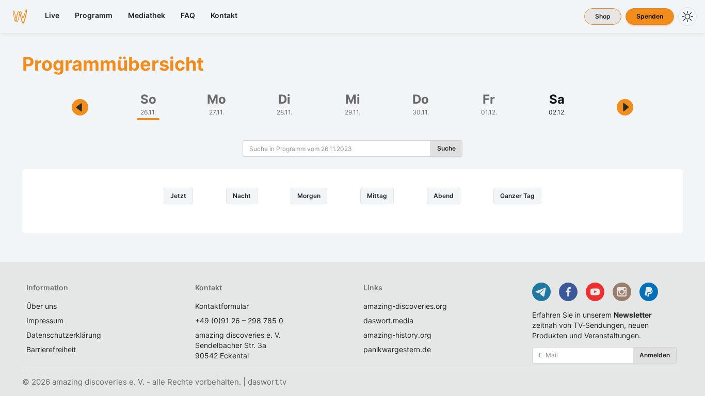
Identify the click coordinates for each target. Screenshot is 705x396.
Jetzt (178, 196)
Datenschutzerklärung (63, 335)
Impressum (44, 320)
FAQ (188, 15)
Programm (94, 15)
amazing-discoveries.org (405, 306)
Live (52, 15)
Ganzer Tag (517, 196)
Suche (446, 148)
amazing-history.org (397, 335)
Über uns (41, 306)
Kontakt (224, 15)
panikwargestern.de (397, 349)
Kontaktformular (222, 306)
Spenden (649, 16)
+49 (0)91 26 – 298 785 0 (239, 320)
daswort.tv (267, 382)
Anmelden (654, 355)
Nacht (242, 196)
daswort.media (388, 320)
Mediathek (146, 15)
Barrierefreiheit (51, 349)
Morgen (309, 196)
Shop (603, 16)
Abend (444, 196)
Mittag (377, 196)
